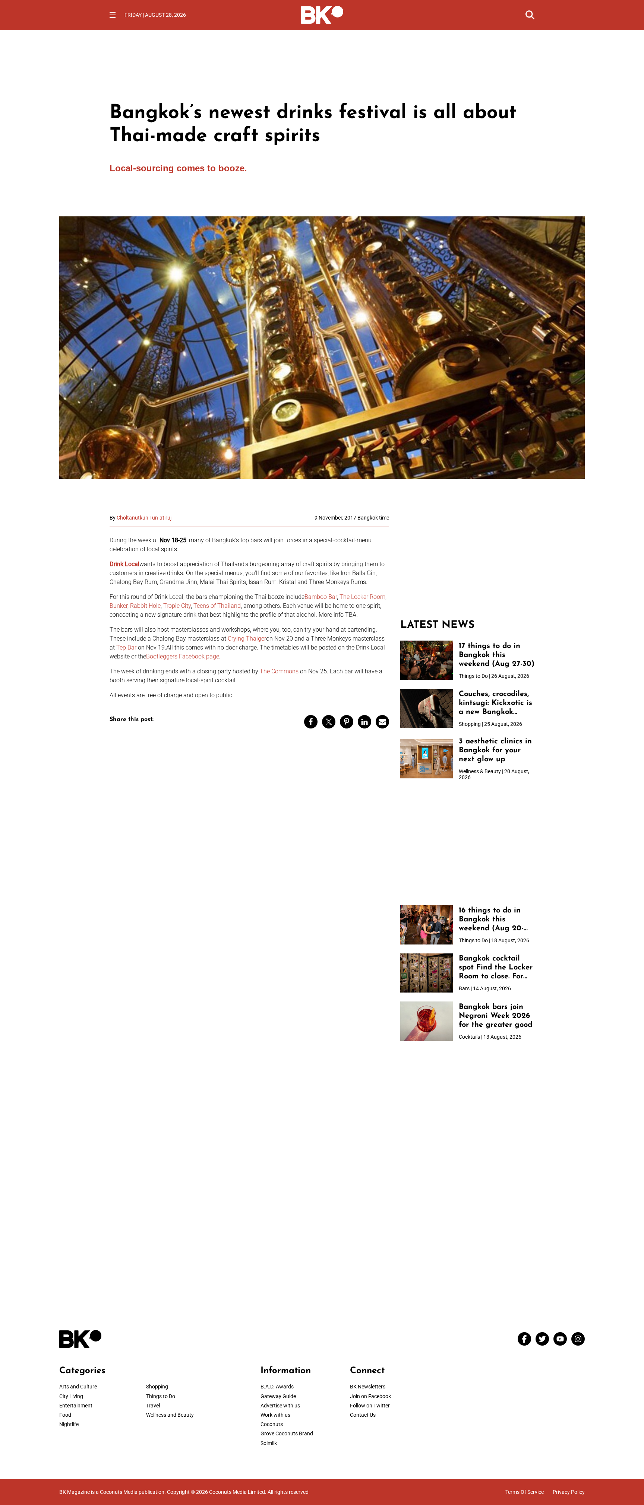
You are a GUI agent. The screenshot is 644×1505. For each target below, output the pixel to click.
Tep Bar (127, 647)
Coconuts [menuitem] (272, 1424)
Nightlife (69, 1424)
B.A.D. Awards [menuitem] (277, 1387)
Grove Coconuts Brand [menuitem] (287, 1433)
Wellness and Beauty (170, 1415)
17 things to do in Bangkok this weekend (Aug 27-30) (496, 655)
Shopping (157, 1387)
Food (65, 1415)
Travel (153, 1406)
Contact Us (363, 1415)
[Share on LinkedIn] (364, 721)
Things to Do (160, 1396)
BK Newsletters (367, 1387)
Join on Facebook (370, 1396)
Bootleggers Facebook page (182, 656)
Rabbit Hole (145, 605)
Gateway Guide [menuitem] (278, 1396)
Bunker (118, 605)
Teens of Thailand (217, 605)
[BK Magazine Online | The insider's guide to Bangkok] (322, 14)
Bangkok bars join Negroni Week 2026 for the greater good (495, 1016)
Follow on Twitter (370, 1406)
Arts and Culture (78, 1387)
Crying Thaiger (247, 638)
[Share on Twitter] (328, 721)
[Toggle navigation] (113, 15)
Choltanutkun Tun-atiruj (144, 518)
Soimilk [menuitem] (269, 1443)
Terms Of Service (524, 1492)
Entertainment (75, 1406)
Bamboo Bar (320, 596)
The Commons (279, 671)
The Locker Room (362, 596)
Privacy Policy (569, 1492)
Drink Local (124, 564)
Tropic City (177, 605)
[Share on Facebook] (311, 721)
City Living (71, 1396)
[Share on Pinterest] (346, 721)
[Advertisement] (467, 561)
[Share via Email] (382, 721)
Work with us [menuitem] (275, 1415)
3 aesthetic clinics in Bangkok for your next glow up (495, 750)
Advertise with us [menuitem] (280, 1406)
